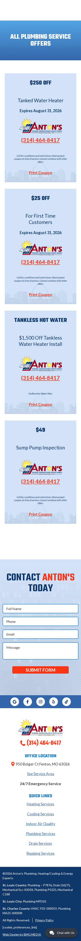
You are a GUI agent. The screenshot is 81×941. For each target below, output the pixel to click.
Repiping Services (40, 853)
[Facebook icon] (27, 701)
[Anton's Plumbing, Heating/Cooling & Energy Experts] (40, 726)
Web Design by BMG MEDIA (22, 934)
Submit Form (40, 670)
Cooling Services (40, 814)
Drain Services (40, 843)
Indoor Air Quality (40, 823)
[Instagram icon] (40, 701)
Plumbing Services (40, 833)
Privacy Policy (44, 920)
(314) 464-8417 (40, 140)
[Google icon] (14, 701)
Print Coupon (40, 172)
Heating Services (40, 804)
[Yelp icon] (53, 701)
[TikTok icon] (66, 701)
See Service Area (40, 774)
